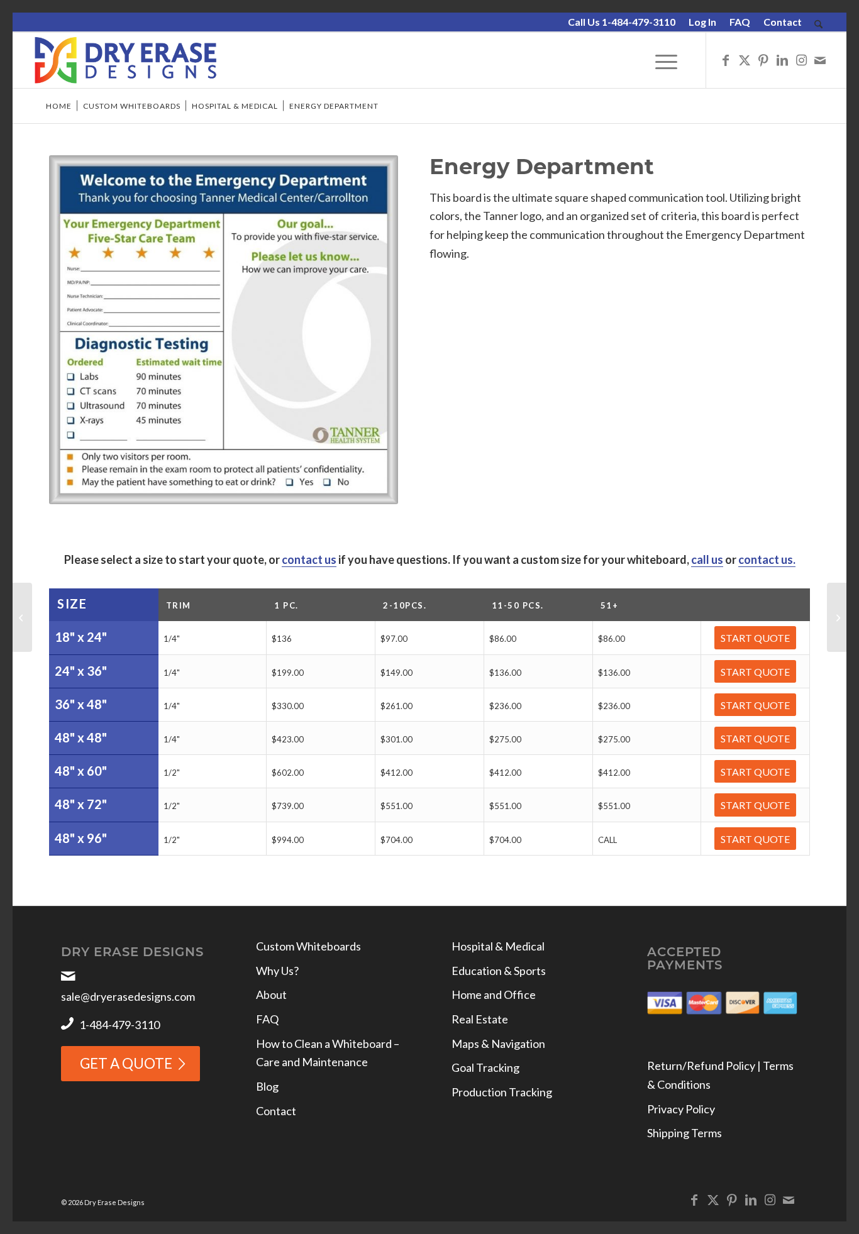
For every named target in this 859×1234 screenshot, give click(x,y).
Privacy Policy (681, 1109)
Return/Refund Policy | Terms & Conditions (720, 1075)
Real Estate (480, 1019)
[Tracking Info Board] (22, 617)
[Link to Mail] (820, 59)
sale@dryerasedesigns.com (128, 996)
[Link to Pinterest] (763, 59)
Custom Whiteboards (308, 946)
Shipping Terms (684, 1133)
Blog (267, 1086)
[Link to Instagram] (801, 59)
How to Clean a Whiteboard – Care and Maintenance (327, 1053)
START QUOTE (755, 638)
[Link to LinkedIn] (782, 59)
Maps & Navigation (498, 1043)
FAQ (739, 22)
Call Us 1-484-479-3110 (621, 22)
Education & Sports (499, 971)
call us (707, 559)
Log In (702, 22)
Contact (782, 22)
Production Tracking (502, 1092)
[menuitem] (622, 22)
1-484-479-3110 (119, 1025)
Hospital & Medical (498, 946)
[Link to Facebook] (725, 59)
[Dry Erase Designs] (125, 60)
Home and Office (494, 994)
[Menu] (666, 60)
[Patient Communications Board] (836, 617)
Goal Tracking (485, 1067)
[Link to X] (744, 59)
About (271, 994)
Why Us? (277, 971)
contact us (309, 559)
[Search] (818, 25)
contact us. (766, 559)
